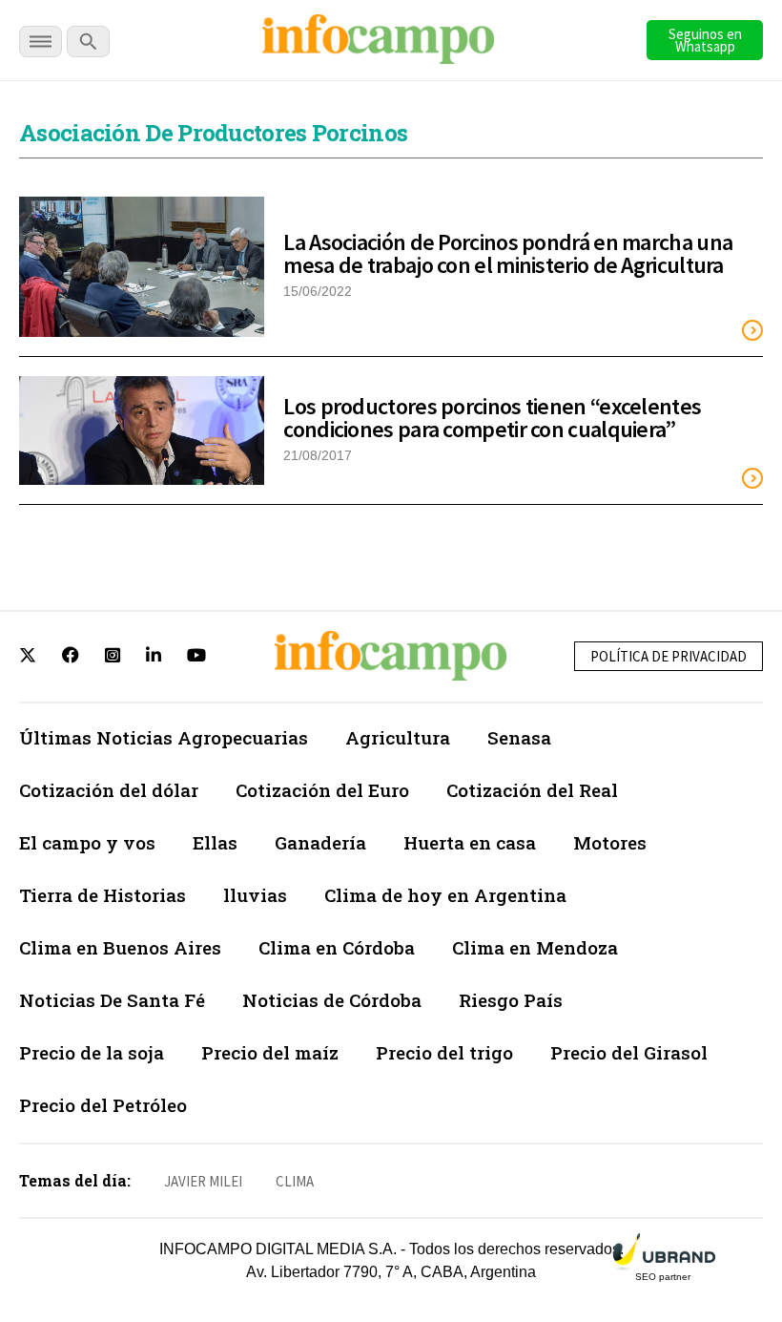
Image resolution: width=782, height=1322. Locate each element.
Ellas (215, 842)
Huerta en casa (469, 842)
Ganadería (320, 842)
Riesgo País (511, 1000)
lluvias (255, 895)
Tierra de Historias (102, 895)
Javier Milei (203, 1181)
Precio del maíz (270, 1052)
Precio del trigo (444, 1052)
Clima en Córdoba (336, 947)
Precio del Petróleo (103, 1105)
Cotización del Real (532, 790)
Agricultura (397, 737)
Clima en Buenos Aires (120, 947)
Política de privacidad (668, 656)
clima (295, 1181)
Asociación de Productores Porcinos (213, 132)
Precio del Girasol (629, 1052)
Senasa (519, 737)
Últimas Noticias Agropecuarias (163, 737)
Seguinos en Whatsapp (705, 40)
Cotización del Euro (322, 790)
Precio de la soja (91, 1052)
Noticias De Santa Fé (112, 1000)
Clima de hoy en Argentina (445, 895)
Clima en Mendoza (535, 947)
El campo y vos (87, 842)
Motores (610, 842)
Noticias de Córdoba (332, 1000)
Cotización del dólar (108, 790)
